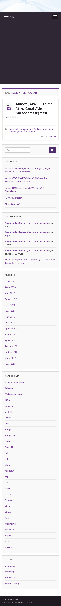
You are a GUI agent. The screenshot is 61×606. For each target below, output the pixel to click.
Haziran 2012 (11, 352)
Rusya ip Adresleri (13, 197)
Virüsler (8, 512)
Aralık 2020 (10, 287)
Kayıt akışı (10, 571)
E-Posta (9, 411)
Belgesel (9, 388)
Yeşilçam (9, 547)
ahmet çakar (14, 129)
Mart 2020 (10, 293)
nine (51, 129)
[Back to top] (54, 599)
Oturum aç (10, 565)
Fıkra (7, 423)
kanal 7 (45, 129)
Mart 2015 (10, 316)
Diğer (7, 400)
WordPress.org (12, 583)
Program (9, 500)
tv (35, 131)
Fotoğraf (9, 429)
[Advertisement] (30, 52)
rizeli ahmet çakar (13, 131)
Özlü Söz (9, 494)
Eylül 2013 (10, 334)
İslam (7, 464)
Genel (8, 441)
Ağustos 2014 (12, 328)
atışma (24, 129)
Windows (9, 529)
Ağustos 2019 (12, 299)
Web (7, 518)
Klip (6, 476)
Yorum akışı (10, 577)
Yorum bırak (50, 136)
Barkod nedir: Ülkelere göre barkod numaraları (27, 223)
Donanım (9, 406)
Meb (7, 482)
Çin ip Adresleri (12, 204)
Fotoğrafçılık (11, 435)
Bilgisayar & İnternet (15, 394)
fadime (37, 129)
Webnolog (8, 16)
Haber (8, 453)
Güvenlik (9, 447)
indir (7, 459)
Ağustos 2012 (12, 340)
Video (16, 117)
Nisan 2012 (10, 363)
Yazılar (8, 541)
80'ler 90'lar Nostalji (14, 382)
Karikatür (9, 470)
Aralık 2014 (10, 322)
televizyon (28, 131)
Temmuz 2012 (11, 346)
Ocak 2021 (10, 281)
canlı (31, 129)
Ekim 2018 (10, 305)
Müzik (7, 488)
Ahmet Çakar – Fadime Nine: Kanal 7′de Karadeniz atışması (34, 108)
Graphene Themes (24, 602)
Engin (9, 117)
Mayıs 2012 (10, 358)
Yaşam (8, 535)
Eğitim (8, 417)
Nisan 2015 (10, 310)
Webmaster (10, 523)
